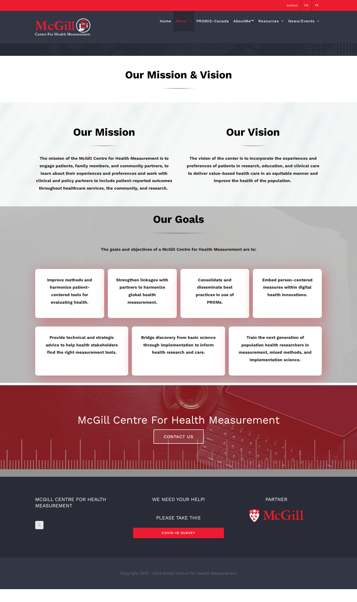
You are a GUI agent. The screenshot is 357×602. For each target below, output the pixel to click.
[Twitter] (39, 525)
